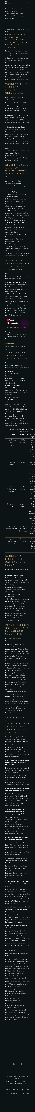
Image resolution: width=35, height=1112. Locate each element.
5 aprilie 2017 (21, 29)
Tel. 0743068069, (20, 1083)
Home (7, 11)
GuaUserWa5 (9, 29)
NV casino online (19, 63)
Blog (13, 11)
